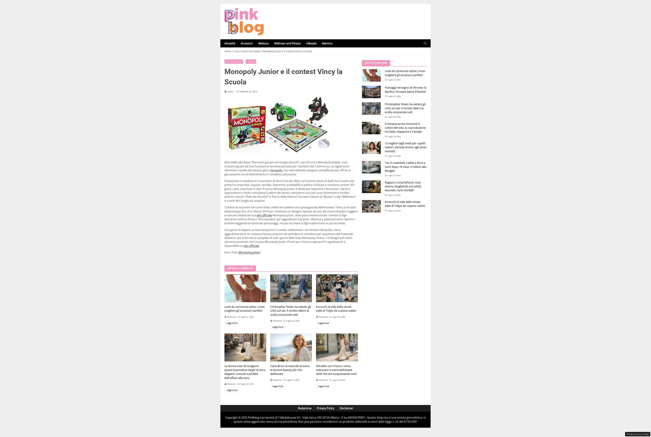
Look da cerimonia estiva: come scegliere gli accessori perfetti (244, 309)
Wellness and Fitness (287, 43)
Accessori (247, 43)
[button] (425, 43)
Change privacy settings (637, 434)
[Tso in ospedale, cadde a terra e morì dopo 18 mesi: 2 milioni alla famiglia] (371, 167)
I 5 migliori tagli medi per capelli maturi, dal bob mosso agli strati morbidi (405, 147)
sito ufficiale (264, 215)
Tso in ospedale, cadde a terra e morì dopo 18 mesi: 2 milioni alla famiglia (405, 167)
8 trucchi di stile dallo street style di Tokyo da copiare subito (336, 309)
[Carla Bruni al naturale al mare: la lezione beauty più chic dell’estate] (291, 347)
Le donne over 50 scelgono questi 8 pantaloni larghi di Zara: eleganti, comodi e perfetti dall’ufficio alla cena (245, 372)
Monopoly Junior (249, 252)
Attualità (229, 43)
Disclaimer (346, 408)
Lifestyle (311, 43)
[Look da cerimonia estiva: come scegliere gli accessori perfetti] (245, 288)
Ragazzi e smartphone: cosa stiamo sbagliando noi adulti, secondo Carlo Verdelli (403, 186)
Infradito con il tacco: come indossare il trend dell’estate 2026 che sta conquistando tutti (336, 370)
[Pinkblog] (244, 21)
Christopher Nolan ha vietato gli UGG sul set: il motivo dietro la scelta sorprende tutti (290, 311)
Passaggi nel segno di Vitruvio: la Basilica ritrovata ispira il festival (405, 89)
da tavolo (276, 170)
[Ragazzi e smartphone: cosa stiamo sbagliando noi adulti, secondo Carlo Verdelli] (371, 186)
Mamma (327, 43)
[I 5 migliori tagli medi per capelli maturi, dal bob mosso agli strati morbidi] (371, 147)
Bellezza (263, 43)
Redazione (304, 408)
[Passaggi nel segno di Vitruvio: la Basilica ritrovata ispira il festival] (371, 92)
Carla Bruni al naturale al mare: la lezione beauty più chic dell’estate (290, 370)
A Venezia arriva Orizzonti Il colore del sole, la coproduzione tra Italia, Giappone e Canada (405, 127)
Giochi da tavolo (233, 61)
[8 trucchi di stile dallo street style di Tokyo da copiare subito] (337, 288)
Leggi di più (232, 323)
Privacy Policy (325, 408)
